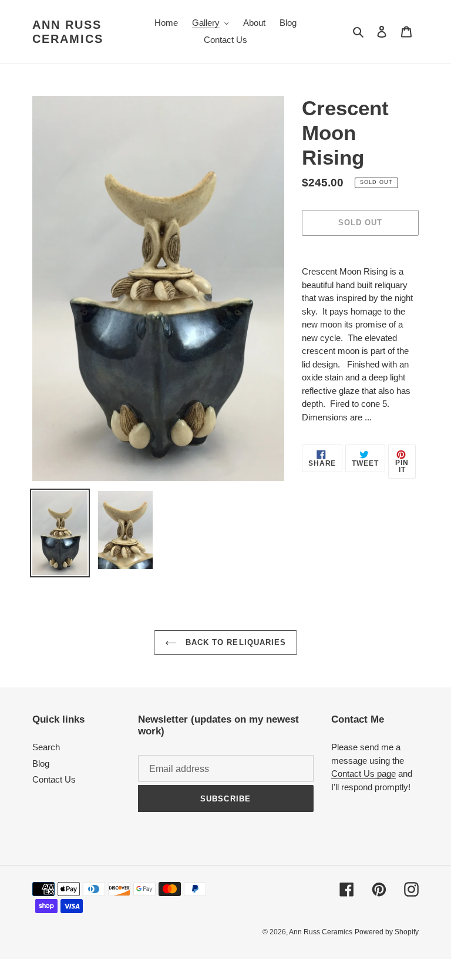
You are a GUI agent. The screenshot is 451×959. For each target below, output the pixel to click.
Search (46, 747)
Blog (40, 763)
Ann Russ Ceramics (67, 31)
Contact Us (54, 779)
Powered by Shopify (387, 932)
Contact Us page (363, 773)
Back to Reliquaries (234, 642)
